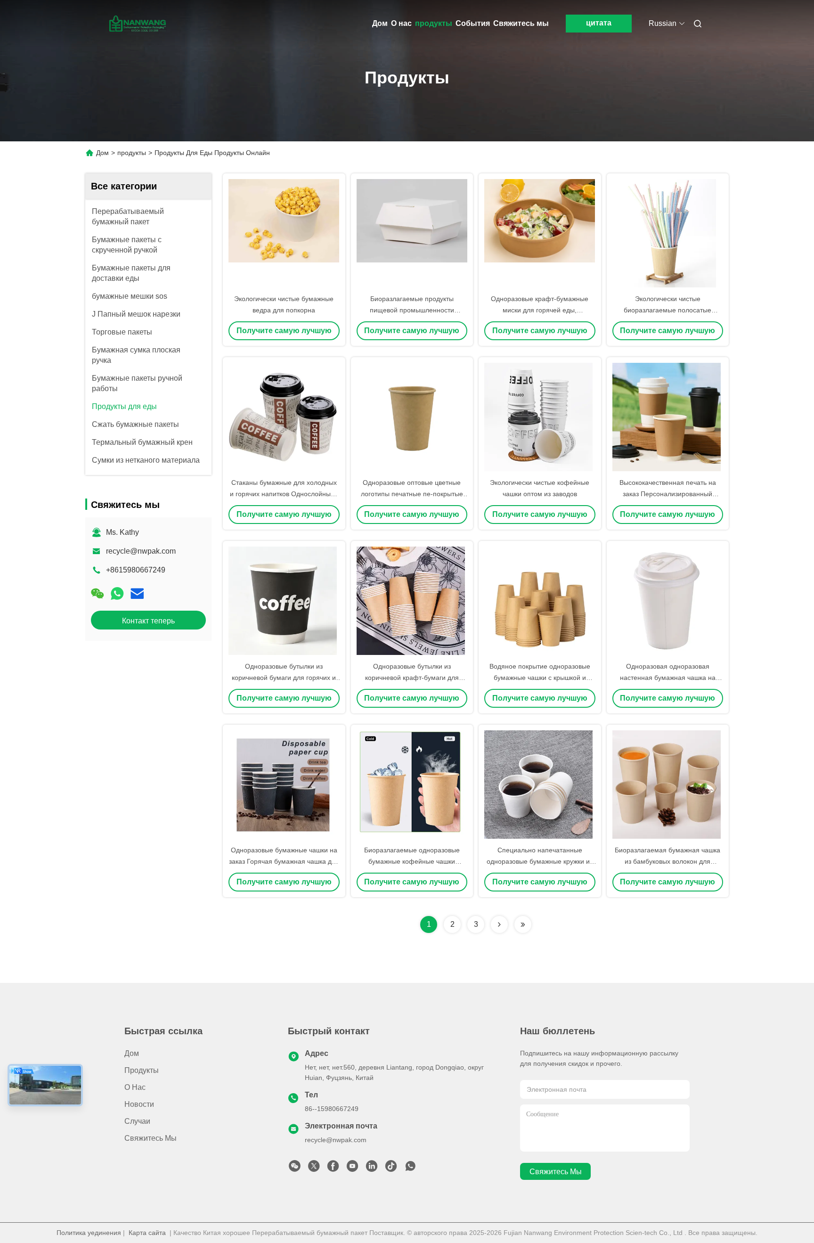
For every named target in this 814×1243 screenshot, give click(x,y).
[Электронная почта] (137, 593)
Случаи (137, 1121)
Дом (380, 23)
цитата (598, 23)
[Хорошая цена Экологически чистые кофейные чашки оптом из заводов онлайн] (539, 417)
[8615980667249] (410, 1168)
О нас (401, 23)
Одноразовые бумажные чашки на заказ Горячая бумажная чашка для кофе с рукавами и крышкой (284, 861)
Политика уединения (89, 1232)
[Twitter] (313, 1168)
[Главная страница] (137, 23)
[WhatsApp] (117, 593)
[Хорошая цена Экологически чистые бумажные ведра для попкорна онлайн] (284, 233)
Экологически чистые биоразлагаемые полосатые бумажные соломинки (667, 310)
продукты (433, 23)
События (473, 23)
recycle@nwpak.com (141, 551)
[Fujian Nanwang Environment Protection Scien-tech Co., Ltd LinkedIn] (371, 1168)
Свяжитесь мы (521, 23)
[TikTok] (391, 1168)
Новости (139, 1104)
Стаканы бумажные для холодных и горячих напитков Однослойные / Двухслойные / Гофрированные (284, 494)
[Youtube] (352, 1168)
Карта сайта (147, 1232)
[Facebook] (333, 1168)
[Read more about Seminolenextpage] (499, 924)
